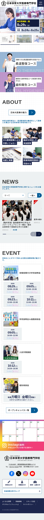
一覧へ (32, 195)
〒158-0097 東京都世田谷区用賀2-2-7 (21, 464)
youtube (32, 473)
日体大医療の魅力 (18, 112)
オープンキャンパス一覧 (18, 410)
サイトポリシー (28, 504)
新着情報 (19, 501)
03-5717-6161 (13, 467)
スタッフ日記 (30, 501)
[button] (39, 234)
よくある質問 (6, 501)
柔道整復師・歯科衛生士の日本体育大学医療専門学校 (22, 458)
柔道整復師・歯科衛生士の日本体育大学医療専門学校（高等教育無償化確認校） (18, 3)
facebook (11, 473)
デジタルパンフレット (9, 504)
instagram (25, 473)
